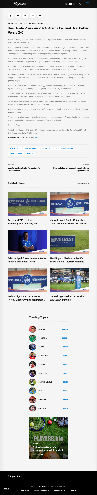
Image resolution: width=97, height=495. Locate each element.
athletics (42, 373)
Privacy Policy (60, 491)
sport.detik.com (36, 23)
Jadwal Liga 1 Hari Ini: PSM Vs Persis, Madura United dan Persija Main (26, 299)
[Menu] (9, 3)
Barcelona (43, 356)
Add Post (25, 491)
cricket (36, 443)
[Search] (80, 4)
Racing (41, 347)
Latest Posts (82, 183)
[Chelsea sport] (32, 408)
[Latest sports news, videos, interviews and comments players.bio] (20, 4)
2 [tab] (38, 454)
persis (30, 153)
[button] (11, 16)
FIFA (40, 391)
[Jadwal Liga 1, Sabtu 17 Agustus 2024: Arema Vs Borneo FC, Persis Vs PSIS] (69, 204)
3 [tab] (42, 454)
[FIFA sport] (32, 391)
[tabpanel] (48, 438)
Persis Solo (15, 149)
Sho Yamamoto (31, 149)
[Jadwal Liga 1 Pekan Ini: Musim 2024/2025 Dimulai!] (69, 280)
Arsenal (42, 364)
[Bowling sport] (32, 399)
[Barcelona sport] (32, 355)
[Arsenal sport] (32, 364)
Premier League (45, 382)
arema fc (47, 149)
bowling (42, 400)
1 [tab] (34, 454)
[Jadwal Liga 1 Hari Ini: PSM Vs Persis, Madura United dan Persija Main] (27, 280)
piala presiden (16, 153)
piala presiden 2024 (64, 149)
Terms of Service (41, 491)
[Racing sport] (32, 347)
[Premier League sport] (32, 382)
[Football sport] (32, 329)
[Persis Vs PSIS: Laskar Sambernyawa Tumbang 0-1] (27, 204)
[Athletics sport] (32, 373)
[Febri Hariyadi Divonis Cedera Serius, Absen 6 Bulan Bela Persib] (27, 242)
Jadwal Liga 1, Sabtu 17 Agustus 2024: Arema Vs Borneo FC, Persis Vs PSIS (68, 223)
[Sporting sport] (32, 338)
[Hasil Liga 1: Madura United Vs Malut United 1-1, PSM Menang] (69, 242)
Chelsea (42, 408)
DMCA (73, 491)
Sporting (42, 338)
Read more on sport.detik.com (21, 138)
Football (42, 329)
